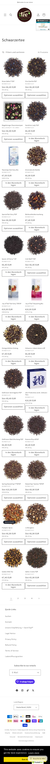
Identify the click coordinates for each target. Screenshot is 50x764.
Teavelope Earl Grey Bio (10, 170)
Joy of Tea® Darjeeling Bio (34, 303)
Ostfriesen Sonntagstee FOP (12, 393)
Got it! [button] (25, 759)
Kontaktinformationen (25, 737)
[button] (5, 15)
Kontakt (8, 622)
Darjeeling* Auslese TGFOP (34, 484)
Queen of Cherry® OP (9, 259)
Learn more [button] (33, 753)
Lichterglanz (29, 528)
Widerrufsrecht (17, 733)
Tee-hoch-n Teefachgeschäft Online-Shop (23, 730)
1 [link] (11, 598)
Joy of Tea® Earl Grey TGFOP (11, 303)
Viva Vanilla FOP (31, 81)
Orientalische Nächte (32, 170)
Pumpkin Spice (7, 528)
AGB (43, 733)
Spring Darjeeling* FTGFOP (11, 484)
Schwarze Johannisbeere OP (35, 348)
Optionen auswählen (13, 95)
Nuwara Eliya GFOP (32, 439)
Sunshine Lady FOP (32, 125)
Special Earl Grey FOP (9, 214)
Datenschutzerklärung (32, 733)
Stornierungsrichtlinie (26, 741)
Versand (12, 737)
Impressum (39, 737)
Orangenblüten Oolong (10, 348)
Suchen (8, 616)
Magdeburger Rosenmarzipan (12, 125)
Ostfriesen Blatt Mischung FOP (12, 439)
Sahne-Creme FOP (31, 572)
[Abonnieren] (38, 673)
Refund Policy (11, 645)
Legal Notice (10, 633)
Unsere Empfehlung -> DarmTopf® (19, 628)
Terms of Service (12, 651)
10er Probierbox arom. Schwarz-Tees (36, 394)
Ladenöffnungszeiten (14, 656)
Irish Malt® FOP (30, 259)
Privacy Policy (10, 639)
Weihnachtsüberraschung (34, 214)
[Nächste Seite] (39, 598)
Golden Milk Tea (7, 572)
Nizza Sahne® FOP (8, 81)
